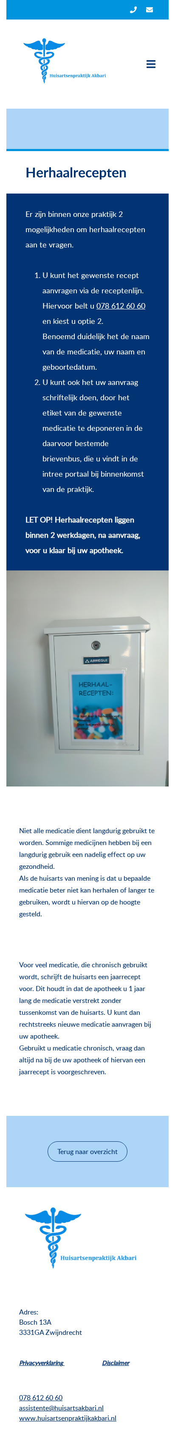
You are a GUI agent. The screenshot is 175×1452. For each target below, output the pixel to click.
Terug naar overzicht (87, 1151)
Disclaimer (115, 1363)
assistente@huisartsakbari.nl (61, 1408)
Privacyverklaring (42, 1363)
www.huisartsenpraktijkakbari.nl (67, 1418)
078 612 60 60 (120, 305)
